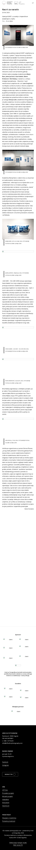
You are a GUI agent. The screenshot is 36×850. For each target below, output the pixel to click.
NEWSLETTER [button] (8, 774)
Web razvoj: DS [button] (18, 845)
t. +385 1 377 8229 (7, 741)
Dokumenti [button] (5, 803)
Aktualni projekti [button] (7, 796)
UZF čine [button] (5, 790)
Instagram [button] (5, 765)
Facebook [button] (5, 762)
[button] (33, 3)
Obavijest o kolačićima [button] (9, 818)
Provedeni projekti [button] (8, 793)
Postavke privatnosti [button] (8, 821)
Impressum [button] (5, 806)
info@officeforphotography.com (12, 743)
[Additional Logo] (19, 3)
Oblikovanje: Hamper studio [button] (18, 843)
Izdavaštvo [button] (5, 799)
